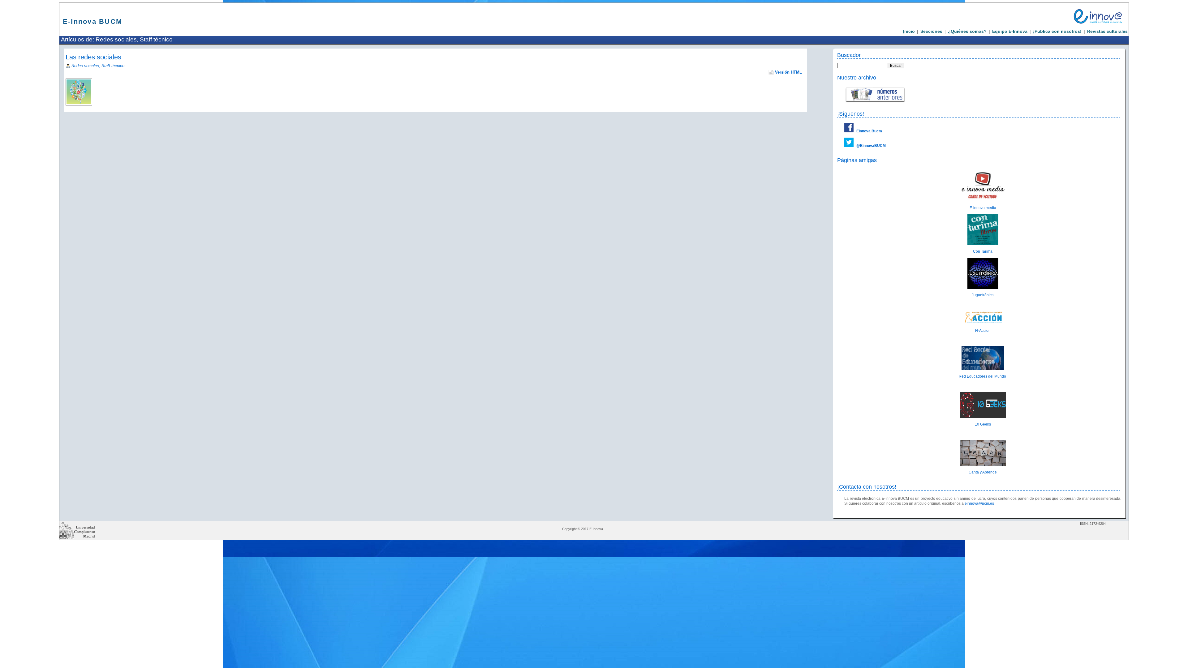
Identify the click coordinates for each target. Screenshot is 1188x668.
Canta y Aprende (983, 472)
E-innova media (983, 208)
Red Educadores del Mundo (983, 376)
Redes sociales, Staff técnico (97, 65)
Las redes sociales (93, 57)
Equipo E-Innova (1009, 31)
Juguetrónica (983, 295)
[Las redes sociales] (98, 81)
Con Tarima (982, 251)
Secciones (931, 31)
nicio (909, 31)
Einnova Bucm (869, 131)
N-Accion (983, 330)
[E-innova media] (983, 200)
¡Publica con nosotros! (1057, 31)
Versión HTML (788, 72)
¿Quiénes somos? (967, 31)
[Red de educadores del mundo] (983, 369)
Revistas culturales (1107, 31)
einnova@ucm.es (979, 503)
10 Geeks (983, 424)
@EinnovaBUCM (871, 145)
